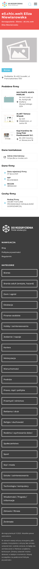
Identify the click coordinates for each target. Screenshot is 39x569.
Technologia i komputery (16, 486)
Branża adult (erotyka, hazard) (19, 283)
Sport (6, 454)
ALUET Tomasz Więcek (23, 115)
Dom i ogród (10, 294)
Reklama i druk (11, 411)
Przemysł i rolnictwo (14, 401)
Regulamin (7, 256)
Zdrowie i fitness (12, 511)
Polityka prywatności (11, 252)
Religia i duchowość (14, 422)
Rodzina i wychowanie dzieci (18, 433)
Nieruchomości (11, 369)
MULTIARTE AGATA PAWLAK (25, 93)
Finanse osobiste (12, 315)
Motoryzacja (10, 358)
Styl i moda (9, 465)
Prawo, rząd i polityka (14, 390)
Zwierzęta (8, 522)
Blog (4, 248)
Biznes (7, 70)
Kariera (7, 347)
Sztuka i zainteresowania (16, 475)
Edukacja (8, 305)
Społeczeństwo (11, 443)
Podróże (8, 379)
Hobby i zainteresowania (16, 326)
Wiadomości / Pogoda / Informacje (15, 499)
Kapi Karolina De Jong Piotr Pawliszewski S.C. (24, 133)
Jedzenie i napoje (12, 337)
